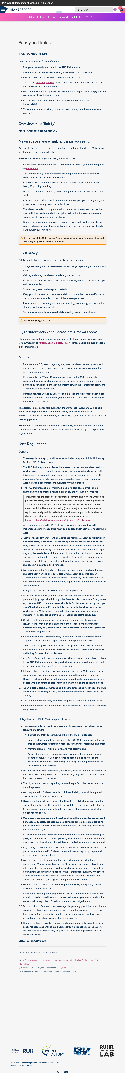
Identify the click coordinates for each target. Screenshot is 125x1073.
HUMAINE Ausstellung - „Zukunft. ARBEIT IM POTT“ (61, 17)
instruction (32, 168)
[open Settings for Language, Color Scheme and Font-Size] (122, 9)
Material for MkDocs (28, 1065)
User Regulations (45, 82)
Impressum (32, 1062)
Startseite (15, 1062)
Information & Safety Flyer (55, 342)
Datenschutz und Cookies (49, 1062)
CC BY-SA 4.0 (68, 967)
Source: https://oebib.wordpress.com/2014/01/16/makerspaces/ (59, 519)
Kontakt (24, 1062)
